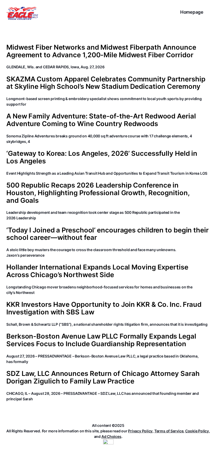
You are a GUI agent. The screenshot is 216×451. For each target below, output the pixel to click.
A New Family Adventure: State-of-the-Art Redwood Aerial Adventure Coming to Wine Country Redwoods (101, 119)
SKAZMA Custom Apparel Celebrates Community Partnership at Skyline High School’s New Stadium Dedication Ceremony (105, 82)
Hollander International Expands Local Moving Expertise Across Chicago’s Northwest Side (97, 270)
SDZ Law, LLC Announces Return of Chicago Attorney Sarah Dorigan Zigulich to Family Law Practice (103, 377)
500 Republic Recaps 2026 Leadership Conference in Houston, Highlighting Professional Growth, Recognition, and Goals (98, 193)
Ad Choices (111, 436)
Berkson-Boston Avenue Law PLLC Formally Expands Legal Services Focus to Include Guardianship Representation (101, 340)
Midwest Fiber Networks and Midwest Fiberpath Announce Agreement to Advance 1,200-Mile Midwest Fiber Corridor (101, 51)
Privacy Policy (140, 431)
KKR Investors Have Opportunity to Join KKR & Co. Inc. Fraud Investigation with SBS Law (104, 308)
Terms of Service (168, 431)
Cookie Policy (197, 431)
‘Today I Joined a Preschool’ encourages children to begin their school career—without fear (107, 233)
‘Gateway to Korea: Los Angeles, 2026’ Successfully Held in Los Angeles (101, 157)
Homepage (191, 12)
